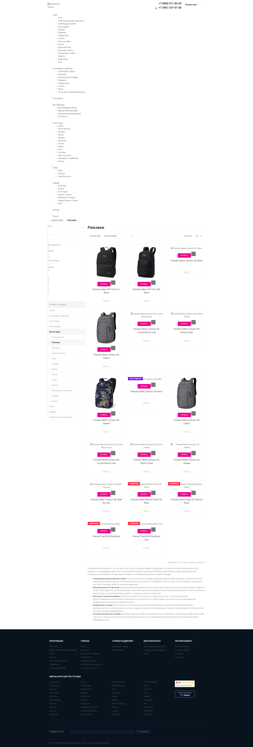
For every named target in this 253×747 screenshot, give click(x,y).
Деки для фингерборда (67, 111)
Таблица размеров (57, 668)
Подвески (62, 32)
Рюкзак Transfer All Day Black (106, 536)
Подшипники (63, 35)
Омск (114, 689)
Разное (61, 161)
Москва (84, 700)
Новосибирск (118, 685)
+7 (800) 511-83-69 (170, 3)
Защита (61, 56)
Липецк (84, 693)
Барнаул (53, 689)
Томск (146, 693)
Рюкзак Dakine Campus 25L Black (187, 260)
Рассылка (179, 657)
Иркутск (52, 707)
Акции (146, 653)
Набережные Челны (89, 707)
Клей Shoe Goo (64, 176)
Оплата (84, 646)
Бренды (52, 657)
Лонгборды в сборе (66, 71)
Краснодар (85, 685)
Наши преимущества (58, 661)
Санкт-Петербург (150, 682)
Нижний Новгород (89, 711)
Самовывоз (86, 657)
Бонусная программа (90, 653)
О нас (51, 653)
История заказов (182, 650)
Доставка (85, 650)
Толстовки (62, 192)
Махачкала (86, 696)
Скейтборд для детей (67, 24)
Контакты (53, 646)
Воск (60, 62)
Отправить (143, 732)
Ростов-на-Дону (119, 704)
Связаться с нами (120, 646)
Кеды (60, 170)
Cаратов (116, 714)
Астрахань (54, 685)
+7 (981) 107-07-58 (169, 7)
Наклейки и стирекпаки (68, 158)
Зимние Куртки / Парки (68, 200)
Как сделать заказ (89, 668)
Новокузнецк (86, 714)
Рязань (115, 707)
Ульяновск (148, 700)
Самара (115, 711)
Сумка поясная (64, 155)
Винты (61, 89)
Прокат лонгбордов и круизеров (63, 650)
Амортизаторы (64, 47)
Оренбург (116, 693)
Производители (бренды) (154, 646)
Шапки (61, 135)
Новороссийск (118, 682)
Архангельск (54, 682)
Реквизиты (54, 664)
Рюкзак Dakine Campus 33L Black (146, 391)
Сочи (145, 685)
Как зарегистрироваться (92, 664)
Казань (52, 711)
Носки (61, 143)
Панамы (61, 132)
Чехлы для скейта (65, 50)
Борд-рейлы (63, 59)
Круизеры (62, 74)
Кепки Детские (64, 129)
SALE (60, 18)
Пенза (114, 696)
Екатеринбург (55, 700)
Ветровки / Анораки (66, 197)
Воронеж (53, 696)
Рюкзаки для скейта (66, 53)
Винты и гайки (64, 41)
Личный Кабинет (182, 646)
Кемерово (53, 714)
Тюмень (146, 696)
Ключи (61, 44)
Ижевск (52, 704)
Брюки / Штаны (64, 195)
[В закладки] (113, 282)
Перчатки (62, 141)
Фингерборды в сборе (67, 108)
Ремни (61, 146)
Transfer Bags (53, 260)
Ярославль (148, 714)
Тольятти (147, 689)
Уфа (145, 704)
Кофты (61, 189)
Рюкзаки (62, 152)
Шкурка (61, 30)
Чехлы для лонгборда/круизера (71, 92)
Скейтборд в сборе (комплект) (71, 21)
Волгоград (54, 693)
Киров (83, 682)
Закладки (179, 653)
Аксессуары (57, 220)
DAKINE (50, 251)
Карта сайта (117, 650)
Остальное (63, 116)
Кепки (60, 126)
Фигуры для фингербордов (69, 114)
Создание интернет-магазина (91, 743)
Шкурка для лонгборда (68, 77)
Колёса (61, 38)
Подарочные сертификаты (154, 650)
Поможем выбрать (89, 661)
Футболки (62, 186)
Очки (60, 149)
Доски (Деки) (63, 27)
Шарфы (61, 138)
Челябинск (148, 711)
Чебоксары (148, 707)
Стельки (61, 173)
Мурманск (85, 704)
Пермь (115, 700)
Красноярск (86, 689)
